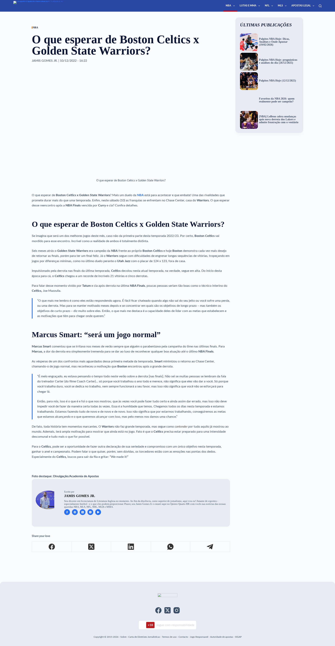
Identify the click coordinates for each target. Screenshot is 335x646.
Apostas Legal (301, 5)
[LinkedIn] (131, 547)
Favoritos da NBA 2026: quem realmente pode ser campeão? (276, 100)
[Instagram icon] (90, 512)
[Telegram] (210, 547)
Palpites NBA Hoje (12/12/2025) (277, 80)
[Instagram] (177, 610)
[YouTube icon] (98, 512)
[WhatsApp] (170, 547)
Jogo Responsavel (199, 637)
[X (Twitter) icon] (82, 512)
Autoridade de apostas (221, 637)
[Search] (320, 5)
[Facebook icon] (67, 512)
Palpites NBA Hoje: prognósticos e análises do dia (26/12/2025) (278, 61)
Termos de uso (169, 637)
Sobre (123, 637)
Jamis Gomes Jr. (79, 496)
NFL (267, 5)
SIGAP (238, 637)
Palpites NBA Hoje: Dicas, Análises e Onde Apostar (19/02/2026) (274, 42)
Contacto (183, 637)
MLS (280, 5)
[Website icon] (75, 512)
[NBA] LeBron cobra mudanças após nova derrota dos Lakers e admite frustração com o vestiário (278, 119)
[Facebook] (52, 547)
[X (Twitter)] (91, 547)
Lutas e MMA (248, 5)
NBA (228, 5)
